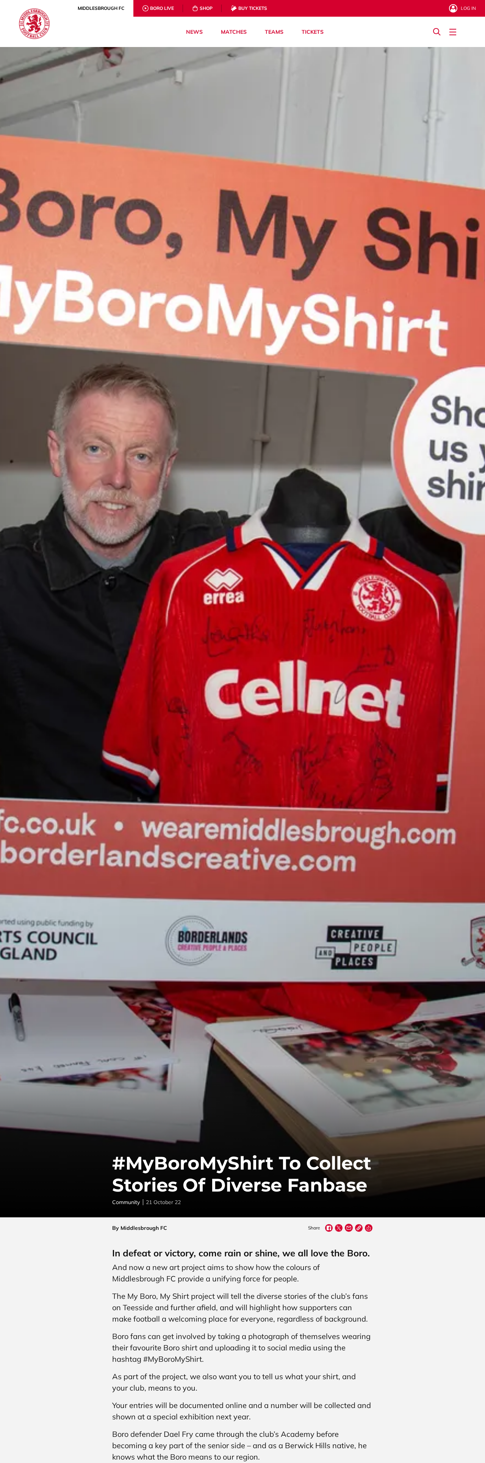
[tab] (101, 8)
